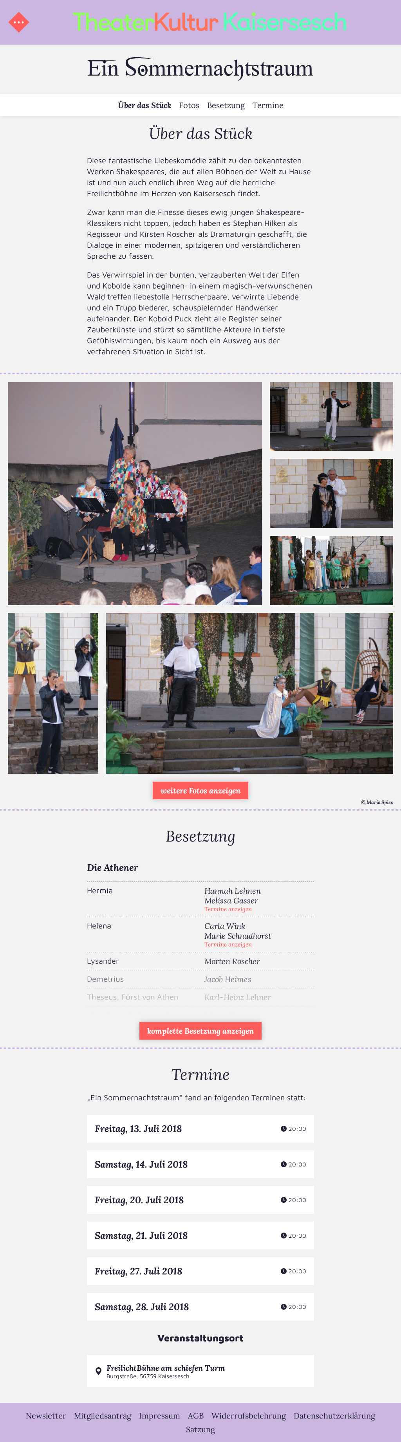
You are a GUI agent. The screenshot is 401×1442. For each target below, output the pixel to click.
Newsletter (46, 1415)
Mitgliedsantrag (102, 1415)
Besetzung (226, 105)
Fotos (189, 105)
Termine (268, 105)
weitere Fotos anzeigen (200, 790)
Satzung (200, 1429)
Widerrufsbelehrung (248, 1415)
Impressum (159, 1415)
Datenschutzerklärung (334, 1415)
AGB (196, 1415)
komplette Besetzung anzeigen (200, 1031)
